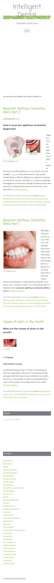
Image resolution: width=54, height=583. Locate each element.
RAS (10, 394)
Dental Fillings (8, 485)
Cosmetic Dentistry (10, 472)
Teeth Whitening (9, 551)
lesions (6, 394)
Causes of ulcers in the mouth (23, 322)
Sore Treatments (9, 542)
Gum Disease (8, 515)
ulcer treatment (20, 204)
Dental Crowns (8, 482)
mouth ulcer (30, 198)
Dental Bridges (8, 475)
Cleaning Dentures (10, 469)
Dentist (5, 497)
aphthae (42, 195)
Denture (6, 503)
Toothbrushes (8, 557)
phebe (25, 397)
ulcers (48, 394)
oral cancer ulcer (41, 198)
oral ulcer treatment (10, 201)
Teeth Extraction (9, 548)
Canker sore (20, 198)
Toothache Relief (9, 554)
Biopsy (14, 174)
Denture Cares (8, 506)
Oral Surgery (8, 533)
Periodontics (8, 539)
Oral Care (25, 195)
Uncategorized (8, 563)
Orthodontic (7, 536)
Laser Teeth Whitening (11, 518)
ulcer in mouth (8, 204)
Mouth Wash (8, 521)
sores (39, 394)
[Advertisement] (27, 61)
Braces (5, 466)
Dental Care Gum (9, 479)
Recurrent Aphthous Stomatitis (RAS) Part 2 (24, 110)
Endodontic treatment (11, 509)
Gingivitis (6, 512)
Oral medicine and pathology (14, 530)
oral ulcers (23, 201)
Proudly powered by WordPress (14, 578)
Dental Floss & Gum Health (13, 488)
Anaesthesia (8, 460)
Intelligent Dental (27, 11)
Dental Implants (9, 491)
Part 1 (18, 119)
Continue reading (21, 189)
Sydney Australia (9, 545)
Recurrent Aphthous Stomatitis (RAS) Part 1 (24, 222)
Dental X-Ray (8, 494)
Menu (27, 30)
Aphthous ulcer (9, 198)
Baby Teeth (7, 463)
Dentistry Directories (11, 500)
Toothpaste (7, 560)
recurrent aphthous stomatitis (39, 201)
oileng (43, 204)
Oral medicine (8, 527)
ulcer (43, 394)
